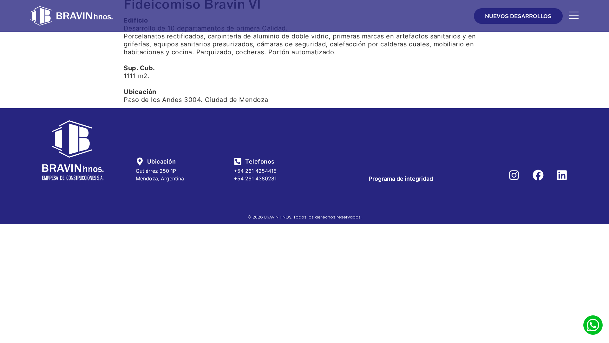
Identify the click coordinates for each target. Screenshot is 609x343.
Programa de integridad (401, 178)
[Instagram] (514, 175)
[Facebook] (538, 175)
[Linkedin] (561, 175)
